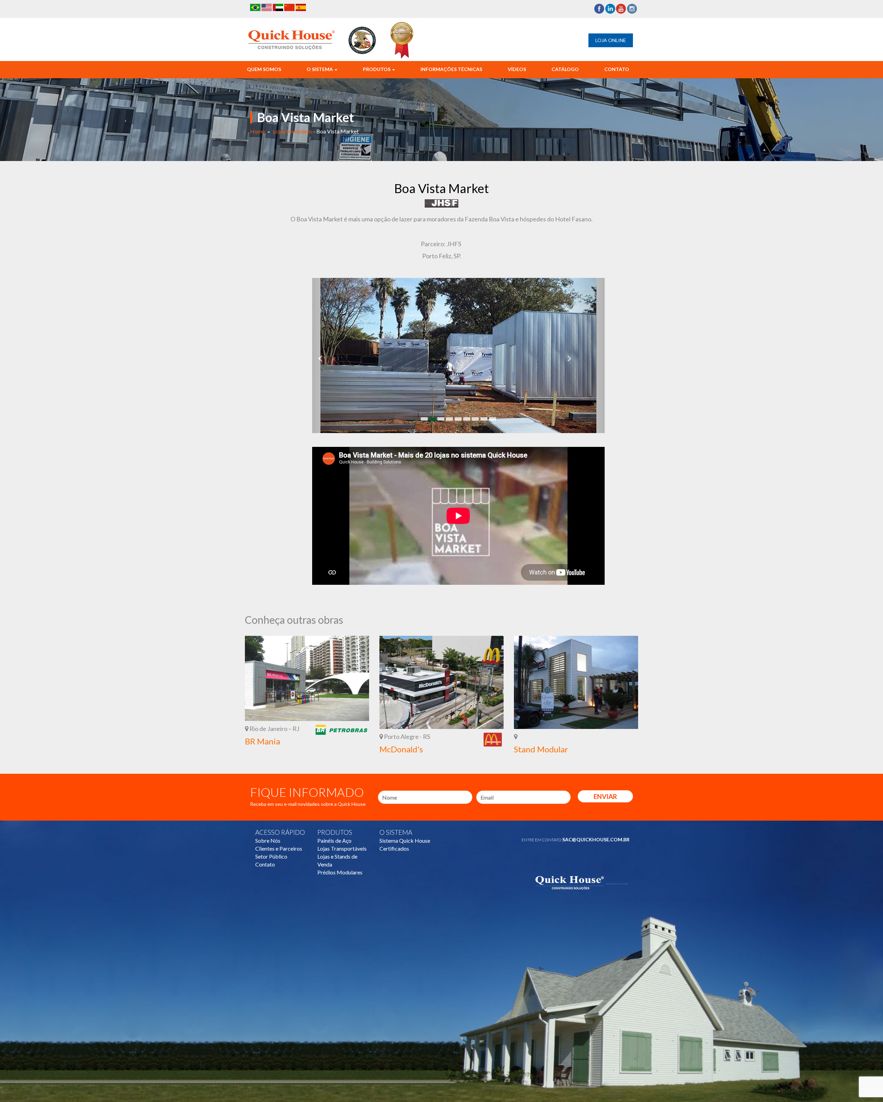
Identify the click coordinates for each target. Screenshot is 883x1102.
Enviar (605, 796)
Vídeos (517, 69)
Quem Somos (264, 69)
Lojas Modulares (292, 131)
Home (257, 131)
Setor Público (271, 856)
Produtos (377, 69)
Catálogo (565, 69)
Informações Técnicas (451, 69)
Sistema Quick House (404, 840)
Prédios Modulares (340, 872)
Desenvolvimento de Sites (617, 883)
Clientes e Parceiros (278, 848)
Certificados (394, 848)
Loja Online (610, 40)
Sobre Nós (267, 840)
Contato (616, 69)
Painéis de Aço (334, 840)
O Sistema (320, 69)
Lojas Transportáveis (342, 848)
